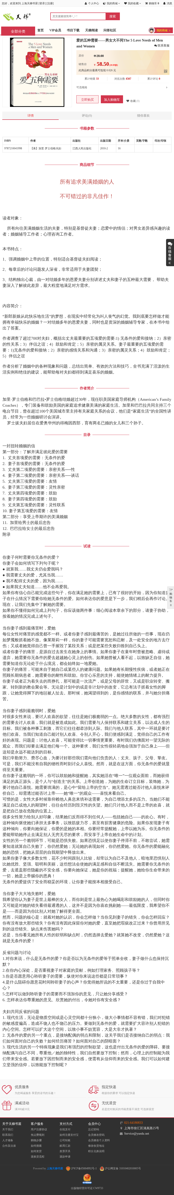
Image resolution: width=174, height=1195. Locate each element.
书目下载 (73, 30)
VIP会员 (55, 30)
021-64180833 (133, 1122)
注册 (50, 3)
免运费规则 (37, 1134)
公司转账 (65, 1140)
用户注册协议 (39, 1129)
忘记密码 (93, 1129)
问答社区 (110, 30)
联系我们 (7, 1134)
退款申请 (65, 1156)
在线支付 (65, 1129)
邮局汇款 (65, 1145)
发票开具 (65, 1151)
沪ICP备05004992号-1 (83, 1168)
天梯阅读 (91, 30)
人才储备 (7, 1140)
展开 (170, 252)
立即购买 (87, 99)
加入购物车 (112, 99)
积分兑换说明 (96, 1151)
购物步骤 (36, 1140)
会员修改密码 (96, 1134)
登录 (42, 3)
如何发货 (36, 1151)
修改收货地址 (96, 1145)
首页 (40, 30)
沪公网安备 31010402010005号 (122, 1168)
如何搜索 (36, 1145)
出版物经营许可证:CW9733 (87, 1188)
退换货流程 (37, 1156)
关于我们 (7, 1129)
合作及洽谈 (9, 1145)
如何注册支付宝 (69, 1134)
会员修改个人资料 (99, 1140)
